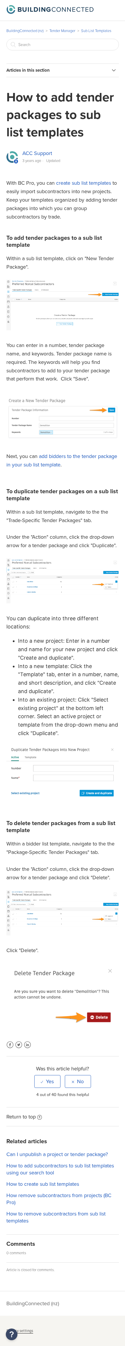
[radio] (47, 1081)
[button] (11, 1334)
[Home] (50, 12)
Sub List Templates (96, 31)
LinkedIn (27, 1048)
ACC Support (37, 153)
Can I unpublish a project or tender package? (57, 1154)
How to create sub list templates (42, 1184)
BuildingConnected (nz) (25, 31)
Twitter (18, 1048)
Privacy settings (19, 1330)
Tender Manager (62, 31)
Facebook (10, 1048)
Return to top (21, 1117)
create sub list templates (83, 183)
